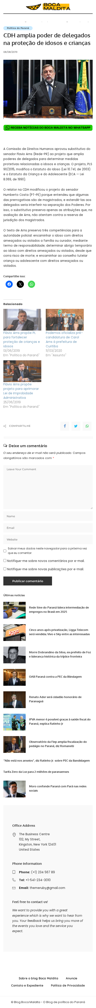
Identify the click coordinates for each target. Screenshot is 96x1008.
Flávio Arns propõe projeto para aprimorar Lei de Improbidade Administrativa (21, 391)
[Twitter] (75, 426)
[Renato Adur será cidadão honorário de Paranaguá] (14, 699)
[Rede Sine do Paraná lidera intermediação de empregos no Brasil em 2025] (14, 610)
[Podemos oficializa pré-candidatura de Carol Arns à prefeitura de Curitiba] (65, 320)
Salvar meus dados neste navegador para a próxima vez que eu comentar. (47, 551)
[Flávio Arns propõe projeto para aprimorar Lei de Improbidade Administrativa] (22, 371)
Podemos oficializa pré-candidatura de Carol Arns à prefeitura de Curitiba (64, 339)
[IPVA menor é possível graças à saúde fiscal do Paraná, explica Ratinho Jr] (14, 722)
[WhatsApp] (87, 426)
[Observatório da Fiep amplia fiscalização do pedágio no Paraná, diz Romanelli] (14, 744)
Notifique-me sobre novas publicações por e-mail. (45, 569)
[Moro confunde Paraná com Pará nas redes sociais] (14, 789)
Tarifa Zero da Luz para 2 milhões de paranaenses (36, 771)
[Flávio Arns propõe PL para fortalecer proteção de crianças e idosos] (22, 320)
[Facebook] (64, 426)
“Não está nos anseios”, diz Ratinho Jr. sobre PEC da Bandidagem (46, 760)
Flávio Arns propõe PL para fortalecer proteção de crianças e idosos (21, 339)
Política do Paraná (18, 28)
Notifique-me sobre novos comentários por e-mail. (46, 561)
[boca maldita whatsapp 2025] (48, 127)
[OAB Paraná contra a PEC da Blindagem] (14, 677)
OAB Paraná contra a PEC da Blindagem (55, 676)
